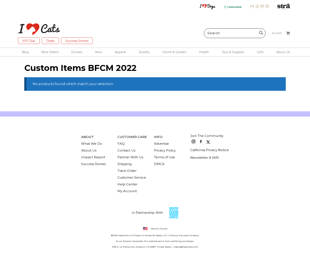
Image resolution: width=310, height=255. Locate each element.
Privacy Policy (165, 150)
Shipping (124, 164)
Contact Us (126, 150)
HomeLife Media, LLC (155, 235)
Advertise (161, 144)
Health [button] (204, 52)
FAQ (121, 144)
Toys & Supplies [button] (233, 52)
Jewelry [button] (144, 52)
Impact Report (93, 157)
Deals (50, 41)
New (98, 52)
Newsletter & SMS (204, 158)
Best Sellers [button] (50, 52)
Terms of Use (164, 157)
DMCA (159, 164)
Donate (76, 52)
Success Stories (76, 41)
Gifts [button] (260, 52)
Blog (25, 52)
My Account (127, 191)
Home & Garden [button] (174, 52)
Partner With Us (130, 157)
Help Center (127, 184)
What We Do (91, 144)
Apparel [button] (120, 52)
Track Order (126, 171)
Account (277, 33)
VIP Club (28, 41)
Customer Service (131, 177)
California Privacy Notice (209, 150)
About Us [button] (283, 52)
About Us (88, 150)
